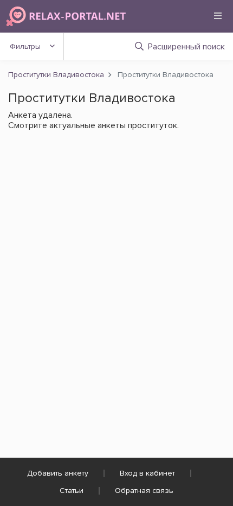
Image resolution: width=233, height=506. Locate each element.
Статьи (71, 490)
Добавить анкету (57, 473)
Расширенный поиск (186, 46)
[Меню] (217, 15)
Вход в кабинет (147, 473)
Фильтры (25, 46)
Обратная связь (144, 490)
